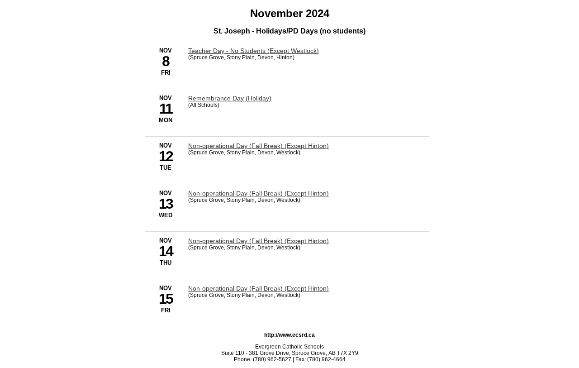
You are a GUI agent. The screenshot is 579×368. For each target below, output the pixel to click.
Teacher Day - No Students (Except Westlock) (253, 50)
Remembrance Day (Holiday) (229, 98)
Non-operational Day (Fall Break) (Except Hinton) (258, 145)
